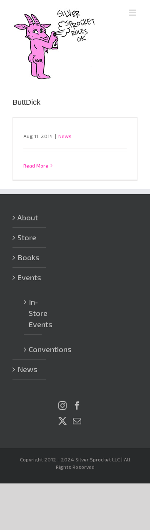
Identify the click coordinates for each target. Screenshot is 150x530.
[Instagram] (62, 406)
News (65, 136)
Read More (35, 165)
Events (29, 277)
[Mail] (77, 421)
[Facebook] (77, 406)
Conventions (33, 349)
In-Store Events (33, 313)
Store (27, 237)
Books (29, 257)
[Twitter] (62, 421)
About (28, 217)
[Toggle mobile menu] (133, 12)
